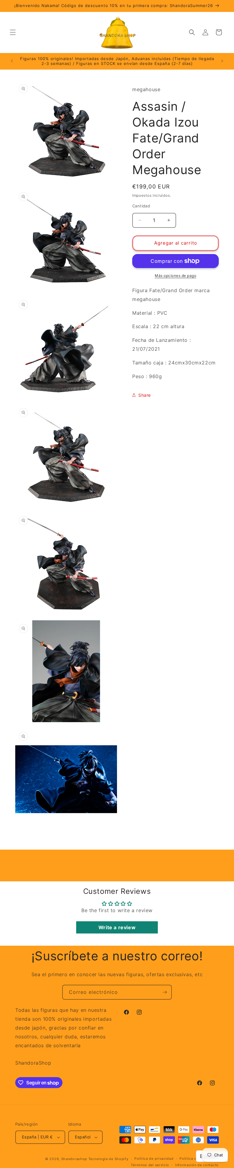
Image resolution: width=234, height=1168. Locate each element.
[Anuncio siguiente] (222, 61)
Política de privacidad (153, 1158)
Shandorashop (74, 1159)
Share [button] (144, 395)
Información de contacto (197, 1165)
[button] (13, 32)
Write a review (117, 927)
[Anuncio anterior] (12, 61)
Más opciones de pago (175, 275)
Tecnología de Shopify (108, 1159)
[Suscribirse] (164, 992)
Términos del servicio (150, 1165)
